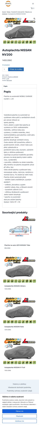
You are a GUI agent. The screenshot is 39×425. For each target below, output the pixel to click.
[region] (19, 409)
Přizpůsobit (19, 416)
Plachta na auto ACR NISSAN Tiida (17, 245)
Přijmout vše (19, 411)
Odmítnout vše (19, 421)
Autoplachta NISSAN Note (14, 327)
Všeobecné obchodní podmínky (19, 387)
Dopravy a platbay (19, 384)
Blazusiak (9, 80)
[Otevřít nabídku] (33, 3)
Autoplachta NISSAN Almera (14, 286)
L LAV (7, 78)
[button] (34, 18)
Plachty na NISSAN (13, 77)
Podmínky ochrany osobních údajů (19, 391)
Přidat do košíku (16, 69)
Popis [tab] (5, 86)
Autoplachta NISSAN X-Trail (14, 367)
